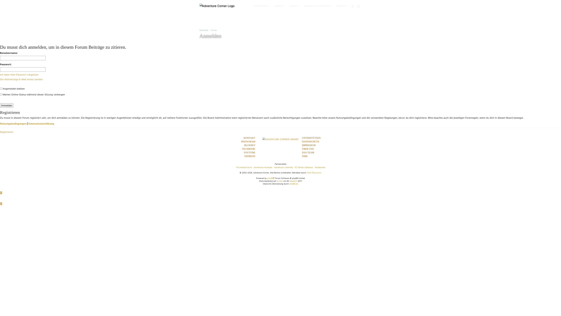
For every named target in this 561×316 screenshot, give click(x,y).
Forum (214, 30)
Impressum (309, 145)
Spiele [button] (279, 6)
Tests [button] (293, 6)
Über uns (308, 149)
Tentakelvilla (320, 167)
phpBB (270, 178)
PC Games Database (304, 167)
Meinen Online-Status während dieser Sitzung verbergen (33, 94)
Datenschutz (310, 141)
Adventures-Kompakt (263, 167)
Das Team (308, 152)
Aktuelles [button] (261, 6)
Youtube (250, 152)
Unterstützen (311, 138)
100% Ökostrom (314, 173)
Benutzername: (9, 52)
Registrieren (6, 131)
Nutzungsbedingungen (13, 123)
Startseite (203, 30)
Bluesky (250, 145)
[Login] (353, 5)
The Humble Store (244, 167)
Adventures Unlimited (283, 167)
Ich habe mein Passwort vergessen (19, 74)
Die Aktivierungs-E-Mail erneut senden (21, 79)
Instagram (248, 141)
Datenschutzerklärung (41, 123)
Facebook (249, 149)
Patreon (250, 156)
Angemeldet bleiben (13, 88)
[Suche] (358, 5)
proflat (280, 181)
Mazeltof (293, 181)
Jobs (305, 156)
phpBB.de (293, 184)
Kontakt (250, 138)
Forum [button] (341, 6)
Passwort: (6, 64)
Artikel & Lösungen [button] (317, 6)
